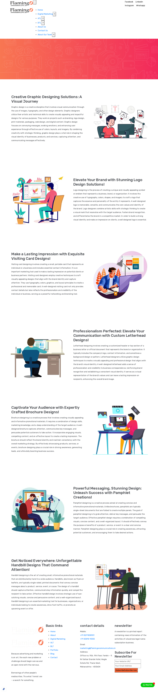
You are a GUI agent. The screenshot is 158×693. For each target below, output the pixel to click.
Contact (54, 657)
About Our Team (45, 35)
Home (40, 10)
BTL (39, 23)
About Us (42, 27)
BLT (52, 646)
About (53, 635)
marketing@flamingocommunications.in (98, 648)
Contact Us (43, 30)
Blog (52, 654)
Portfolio (54, 650)
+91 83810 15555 (87, 639)
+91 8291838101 (87, 635)
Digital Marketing (45, 14)
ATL (39, 18)
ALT (52, 643)
